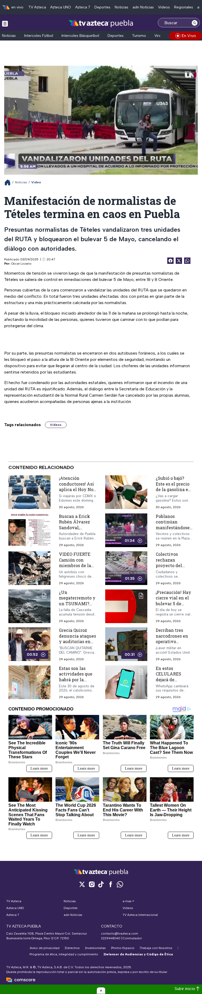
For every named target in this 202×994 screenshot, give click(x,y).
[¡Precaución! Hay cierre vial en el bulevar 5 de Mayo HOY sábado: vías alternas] (126, 606)
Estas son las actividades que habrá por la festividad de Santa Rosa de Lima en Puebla (75, 682)
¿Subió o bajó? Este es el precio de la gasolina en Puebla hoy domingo (173, 489)
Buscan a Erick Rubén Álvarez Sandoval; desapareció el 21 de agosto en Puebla (76, 530)
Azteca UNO (60, 7)
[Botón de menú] (5, 23)
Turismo (139, 35)
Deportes (102, 7)
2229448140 (110, 938)
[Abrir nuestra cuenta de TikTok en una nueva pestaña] (101, 884)
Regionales (183, 7)
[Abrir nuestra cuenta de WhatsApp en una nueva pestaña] (120, 884)
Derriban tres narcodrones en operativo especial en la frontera (172, 641)
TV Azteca (37, 7)
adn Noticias (143, 7)
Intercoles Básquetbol (80, 35)
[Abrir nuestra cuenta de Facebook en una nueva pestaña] (110, 884)
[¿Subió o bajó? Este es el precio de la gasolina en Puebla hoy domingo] (126, 492)
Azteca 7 (82, 7)
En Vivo (188, 35)
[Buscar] (195, 22)
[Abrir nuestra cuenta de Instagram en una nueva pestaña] (91, 884)
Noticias (121, 7)
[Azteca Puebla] (101, 23)
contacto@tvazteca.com (119, 933)
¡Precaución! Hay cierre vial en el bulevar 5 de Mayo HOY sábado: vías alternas (173, 606)
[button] (101, 990)
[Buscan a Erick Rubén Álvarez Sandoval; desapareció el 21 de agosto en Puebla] (29, 530)
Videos (164, 7)
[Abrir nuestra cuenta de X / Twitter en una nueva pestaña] (82, 884)
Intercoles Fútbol (38, 35)
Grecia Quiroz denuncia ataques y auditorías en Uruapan (77, 638)
